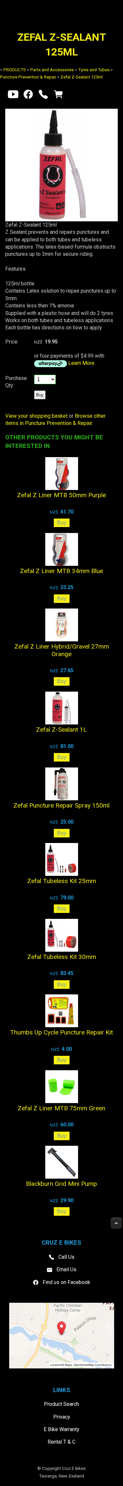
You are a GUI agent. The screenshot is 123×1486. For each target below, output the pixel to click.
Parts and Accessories (52, 69)
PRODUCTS (14, 69)
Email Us (66, 1269)
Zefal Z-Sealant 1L (61, 729)
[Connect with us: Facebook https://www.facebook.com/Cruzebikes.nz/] (28, 96)
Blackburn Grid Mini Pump (61, 1183)
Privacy (61, 1417)
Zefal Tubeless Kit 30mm (61, 957)
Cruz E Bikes (74, 1468)
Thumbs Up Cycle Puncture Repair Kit (61, 1032)
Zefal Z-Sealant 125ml (81, 77)
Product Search (61, 1404)
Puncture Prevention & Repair (28, 77)
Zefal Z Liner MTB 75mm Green (61, 1108)
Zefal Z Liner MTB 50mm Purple (61, 495)
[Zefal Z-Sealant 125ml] (61, 219)
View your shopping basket (36, 416)
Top (116, 1223)
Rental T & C (61, 1442)
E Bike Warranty (61, 1429)
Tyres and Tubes (94, 69)
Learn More (81, 363)
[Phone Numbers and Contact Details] (43, 96)
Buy (40, 394)
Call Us (66, 1257)
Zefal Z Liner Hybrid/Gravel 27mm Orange (61, 650)
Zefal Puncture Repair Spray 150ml (61, 805)
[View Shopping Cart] (58, 96)
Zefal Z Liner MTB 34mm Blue (61, 571)
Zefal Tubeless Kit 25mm (61, 881)
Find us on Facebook (66, 1282)
